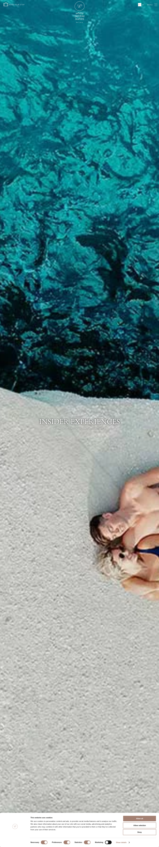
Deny (139, 832)
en (140, 4)
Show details (121, 842)
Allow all (139, 819)
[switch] (67, 842)
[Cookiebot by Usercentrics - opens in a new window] (15, 842)
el (143, 4)
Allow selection (139, 825)
